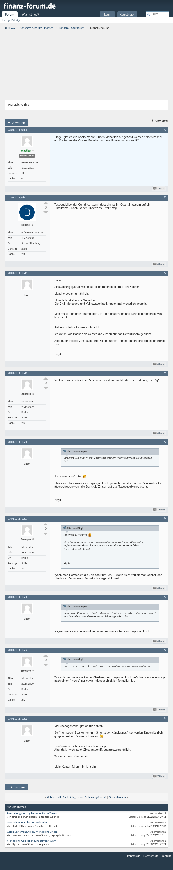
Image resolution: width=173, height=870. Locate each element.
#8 (165, 650)
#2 (165, 197)
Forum (9, 14)
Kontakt (166, 855)
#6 (165, 518)
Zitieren (161, 188)
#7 (165, 597)
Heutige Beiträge (11, 20)
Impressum (133, 855)
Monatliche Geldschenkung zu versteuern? (32, 840)
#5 (165, 442)
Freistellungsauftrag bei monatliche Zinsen (32, 813)
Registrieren (127, 14)
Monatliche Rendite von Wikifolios (27, 822)
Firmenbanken (117, 797)
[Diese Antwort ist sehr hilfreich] (45, 203)
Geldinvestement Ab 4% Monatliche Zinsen (32, 831)
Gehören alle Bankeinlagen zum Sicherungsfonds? (76, 797)
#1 (165, 130)
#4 (165, 373)
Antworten (16, 122)
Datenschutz (150, 855)
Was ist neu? (30, 14)
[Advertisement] (86, 64)
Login (107, 14)
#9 (165, 718)
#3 (165, 273)
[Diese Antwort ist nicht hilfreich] (45, 212)
